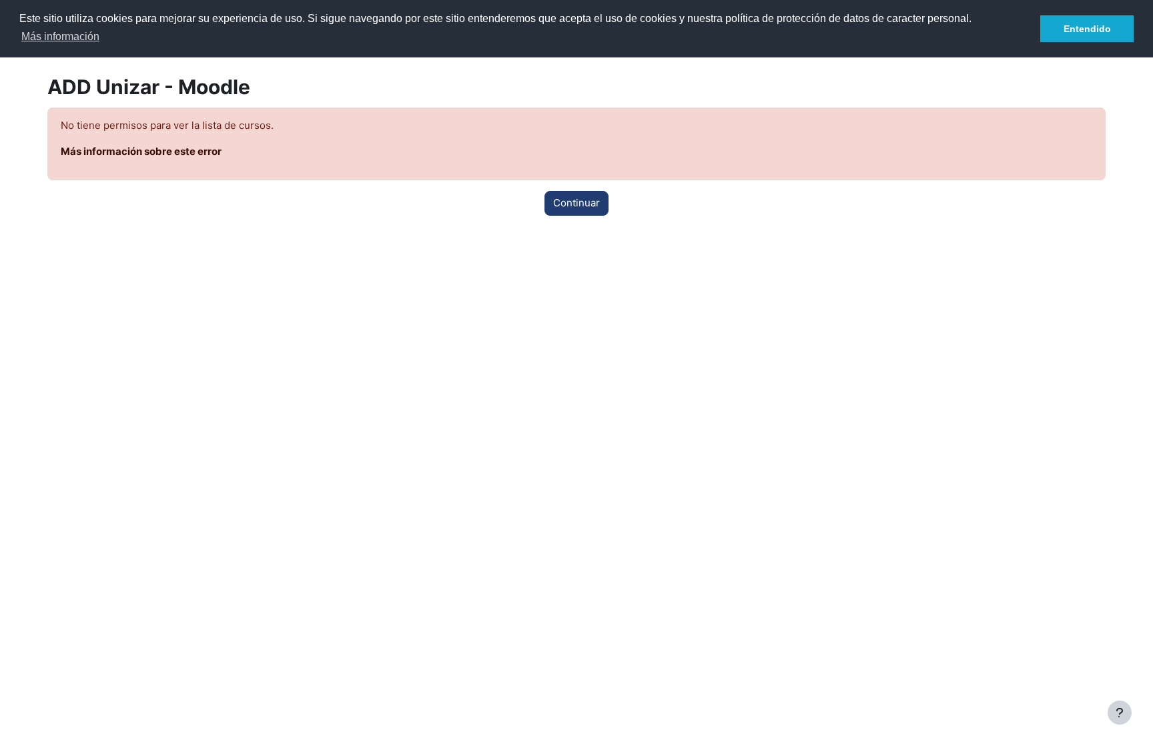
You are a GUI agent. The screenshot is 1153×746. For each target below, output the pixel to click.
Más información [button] (60, 36)
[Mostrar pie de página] (1120, 713)
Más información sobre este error (141, 151)
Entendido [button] (1087, 28)
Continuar (576, 202)
